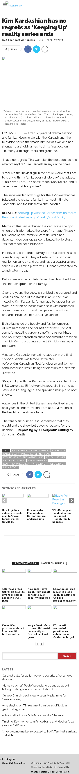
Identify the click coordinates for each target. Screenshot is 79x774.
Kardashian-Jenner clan (35, 454)
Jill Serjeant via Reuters (20, 40)
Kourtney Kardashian (16, 464)
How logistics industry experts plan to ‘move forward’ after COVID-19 (12, 516)
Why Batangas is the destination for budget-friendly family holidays (62, 516)
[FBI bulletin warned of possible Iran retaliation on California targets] (65, 614)
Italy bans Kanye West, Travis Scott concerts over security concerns (39, 593)
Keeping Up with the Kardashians (23, 457)
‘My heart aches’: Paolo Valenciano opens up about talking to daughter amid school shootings (35, 687)
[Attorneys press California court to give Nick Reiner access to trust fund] (14, 578)
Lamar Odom (10, 467)
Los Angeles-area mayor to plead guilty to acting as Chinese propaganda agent (64, 595)
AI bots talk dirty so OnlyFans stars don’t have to (33, 715)
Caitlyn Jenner (40, 450)
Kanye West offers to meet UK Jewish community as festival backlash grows (39, 631)
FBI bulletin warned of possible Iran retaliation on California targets (64, 631)
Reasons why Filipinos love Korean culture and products (36, 514)
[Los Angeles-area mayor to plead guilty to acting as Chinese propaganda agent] (65, 578)
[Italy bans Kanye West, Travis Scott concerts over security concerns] (39, 578)
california (58, 450)
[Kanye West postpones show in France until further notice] (14, 614)
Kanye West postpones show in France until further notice (13, 630)
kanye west (10, 454)
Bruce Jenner (20, 450)
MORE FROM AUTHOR (52, 563)
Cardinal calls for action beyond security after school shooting (37, 677)
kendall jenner (55, 457)
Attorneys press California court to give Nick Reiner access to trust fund (13, 595)
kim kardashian (37, 460)
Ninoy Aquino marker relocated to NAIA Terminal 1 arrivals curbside (39, 733)
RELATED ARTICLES (25, 563)
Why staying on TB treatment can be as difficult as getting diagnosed (34, 707)
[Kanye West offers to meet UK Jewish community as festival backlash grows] (39, 614)
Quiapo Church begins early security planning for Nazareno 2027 (34, 697)
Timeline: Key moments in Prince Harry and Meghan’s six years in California (38, 723)
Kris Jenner (39, 464)
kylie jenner (56, 464)
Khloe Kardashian (14, 460)
